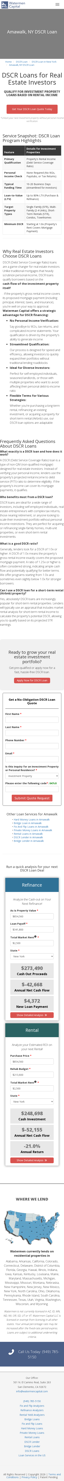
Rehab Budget (20, 1069)
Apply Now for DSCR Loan (32, 680)
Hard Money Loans (32, 1428)
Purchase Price (20, 1055)
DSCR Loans (32, 1451)
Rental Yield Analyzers (32, 1414)
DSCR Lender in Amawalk (28, 837)
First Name (13, 714)
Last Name (13, 727)
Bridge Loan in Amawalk (28, 823)
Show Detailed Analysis (30, 1015)
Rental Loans (32, 1437)
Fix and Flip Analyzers (32, 1405)
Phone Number (15, 740)
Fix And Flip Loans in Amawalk (31, 826)
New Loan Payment (32, 1006)
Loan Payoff (19, 923)
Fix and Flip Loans (32, 1423)
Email (9, 753)
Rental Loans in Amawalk (28, 833)
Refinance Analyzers (32, 1410)
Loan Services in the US (32, 1455)
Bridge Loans (32, 1419)
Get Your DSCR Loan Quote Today (32, 109)
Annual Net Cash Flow (32, 990)
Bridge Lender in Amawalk (29, 841)
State (15, 950)
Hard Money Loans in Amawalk (32, 819)
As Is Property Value (24, 910)
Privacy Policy (29, 1477)
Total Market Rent (24, 937)
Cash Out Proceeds (32, 974)
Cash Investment (32, 1119)
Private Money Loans (32, 1432)
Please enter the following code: (31, 783)
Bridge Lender (32, 1446)
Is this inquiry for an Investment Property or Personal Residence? (32, 768)
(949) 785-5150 (32, 1401)
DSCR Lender (32, 1441)
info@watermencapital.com (32, 1391)
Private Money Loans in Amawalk (33, 830)
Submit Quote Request (32, 798)
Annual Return (32, 1152)
